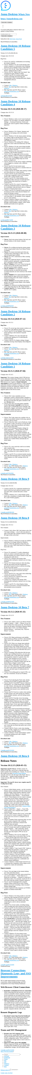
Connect (6, 1065)
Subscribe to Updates (6, 22)
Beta (5, 1066)
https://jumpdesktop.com (11, 19)
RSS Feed (12, 39)
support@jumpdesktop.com (11, 91)
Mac (10, 85)
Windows (14, 85)
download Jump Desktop (19, 773)
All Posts (6, 1056)
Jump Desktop (15, 14)
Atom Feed (19, 39)
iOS (5, 1062)
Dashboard (7, 1057)
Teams (6, 1059)
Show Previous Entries (7, 1051)
